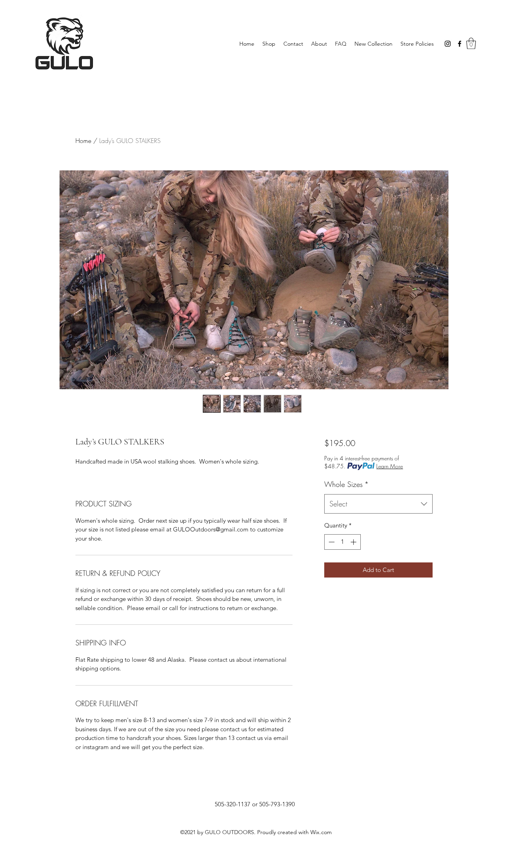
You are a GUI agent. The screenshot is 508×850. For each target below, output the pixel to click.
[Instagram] (448, 44)
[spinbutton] (342, 542)
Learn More (389, 466)
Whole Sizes (346, 484)
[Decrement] (330, 542)
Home (83, 140)
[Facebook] (460, 44)
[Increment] (354, 542)
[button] (471, 43)
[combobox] (378, 504)
